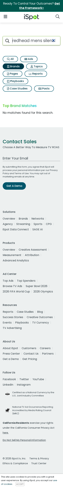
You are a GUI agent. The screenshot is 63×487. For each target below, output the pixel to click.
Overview (9, 219)
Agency (8, 224)
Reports (37, 74)
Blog (40, 312)
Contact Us (31, 354)
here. (6, 432)
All (12, 59)
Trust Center (38, 463)
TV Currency (40, 322)
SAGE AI (37, 229)
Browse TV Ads (12, 286)
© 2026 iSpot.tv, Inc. (14, 458)
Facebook (9, 379)
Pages (13, 74)
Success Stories (13, 317)
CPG (49, 224)
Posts (45, 88)
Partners (48, 354)
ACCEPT (20, 484)
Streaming (23, 224)
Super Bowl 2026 (36, 286)
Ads (30, 59)
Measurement (12, 255)
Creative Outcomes (40, 317)
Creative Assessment (33, 250)
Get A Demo (14, 186)
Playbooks (16, 81)
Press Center (11, 354)
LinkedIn (8, 385)
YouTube (38, 379)
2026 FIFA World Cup (16, 291)
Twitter (24, 379)
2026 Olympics (43, 291)
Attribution (32, 255)
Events (7, 322)
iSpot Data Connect (16, 229)
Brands (14, 66)
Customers (29, 348)
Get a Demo (11, 359)
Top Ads (8, 281)
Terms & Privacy (39, 458)
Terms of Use (21, 173)
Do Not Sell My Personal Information (24, 440)
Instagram (24, 385)
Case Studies (18, 88)
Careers (45, 348)
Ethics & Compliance (15, 463)
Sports (38, 224)
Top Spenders (26, 281)
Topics (38, 66)
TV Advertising (12, 328)
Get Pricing (29, 359)
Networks (37, 219)
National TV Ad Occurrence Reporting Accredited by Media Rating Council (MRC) (32, 410)
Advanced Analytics (16, 260)
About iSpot (10, 348)
